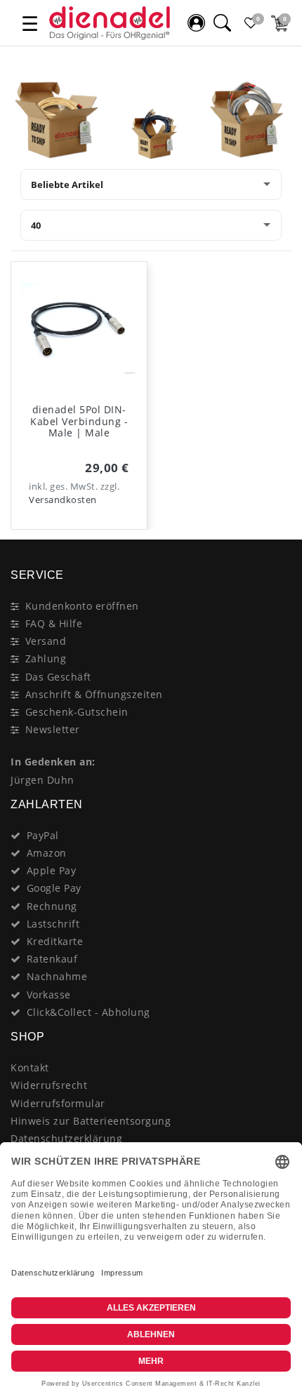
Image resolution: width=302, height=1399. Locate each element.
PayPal (43, 835)
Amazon (47, 852)
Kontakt (30, 1067)
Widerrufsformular (58, 1103)
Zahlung (46, 658)
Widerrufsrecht (49, 1085)
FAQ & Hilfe (54, 623)
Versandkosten (63, 500)
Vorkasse (49, 994)
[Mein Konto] (196, 23)
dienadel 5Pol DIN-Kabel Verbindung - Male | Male (79, 421)
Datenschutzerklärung (66, 1138)
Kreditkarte (55, 941)
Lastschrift (53, 923)
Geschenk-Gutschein (77, 711)
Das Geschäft (58, 676)
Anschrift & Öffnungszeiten (94, 694)
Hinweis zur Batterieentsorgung (91, 1120)
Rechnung (52, 906)
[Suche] (222, 23)
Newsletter (52, 729)
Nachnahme (57, 976)
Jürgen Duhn (42, 779)
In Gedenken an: (53, 761)
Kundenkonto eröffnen (82, 606)
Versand (46, 641)
